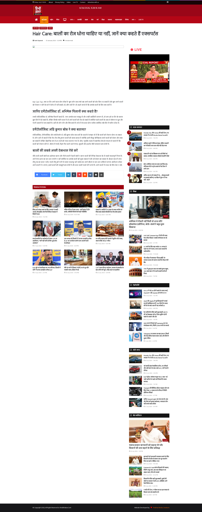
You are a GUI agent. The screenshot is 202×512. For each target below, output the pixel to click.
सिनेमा (127, 20)
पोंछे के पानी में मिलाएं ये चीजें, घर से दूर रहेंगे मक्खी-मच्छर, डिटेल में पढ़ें (76, 268)
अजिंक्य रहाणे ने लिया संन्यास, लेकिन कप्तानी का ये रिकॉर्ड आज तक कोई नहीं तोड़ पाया (156, 144)
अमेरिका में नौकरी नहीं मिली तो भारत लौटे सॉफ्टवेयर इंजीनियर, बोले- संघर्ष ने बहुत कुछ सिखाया (146, 224)
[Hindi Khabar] (38, 10)
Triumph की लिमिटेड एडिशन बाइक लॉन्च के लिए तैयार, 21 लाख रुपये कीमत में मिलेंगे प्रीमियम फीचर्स (156, 390)
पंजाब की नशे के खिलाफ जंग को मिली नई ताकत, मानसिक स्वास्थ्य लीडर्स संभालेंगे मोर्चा (156, 155)
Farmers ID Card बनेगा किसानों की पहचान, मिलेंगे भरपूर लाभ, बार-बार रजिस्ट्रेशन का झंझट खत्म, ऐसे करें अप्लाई (156, 470)
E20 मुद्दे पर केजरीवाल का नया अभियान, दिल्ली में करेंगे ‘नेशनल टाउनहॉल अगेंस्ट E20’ (46, 268)
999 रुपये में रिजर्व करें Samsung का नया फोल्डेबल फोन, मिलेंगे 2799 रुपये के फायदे (156, 324)
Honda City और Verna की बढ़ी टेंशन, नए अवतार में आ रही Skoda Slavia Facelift (156, 134)
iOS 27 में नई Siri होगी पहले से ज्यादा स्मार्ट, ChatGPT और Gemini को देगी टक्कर (156, 291)
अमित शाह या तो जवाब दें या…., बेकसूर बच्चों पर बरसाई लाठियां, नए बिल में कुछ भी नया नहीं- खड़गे (156, 177)
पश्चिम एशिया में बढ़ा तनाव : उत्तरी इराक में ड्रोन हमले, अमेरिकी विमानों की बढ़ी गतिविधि (77, 210)
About (51, 2)
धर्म (97, 20)
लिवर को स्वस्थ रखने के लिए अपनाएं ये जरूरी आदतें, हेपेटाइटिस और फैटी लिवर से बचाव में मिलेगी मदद (45, 212)
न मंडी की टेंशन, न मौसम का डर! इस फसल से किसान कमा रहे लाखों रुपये (156, 491)
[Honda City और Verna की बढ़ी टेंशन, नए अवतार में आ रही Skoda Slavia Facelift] (135, 136)
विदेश (57, 20)
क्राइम (86, 20)
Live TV (75, 2)
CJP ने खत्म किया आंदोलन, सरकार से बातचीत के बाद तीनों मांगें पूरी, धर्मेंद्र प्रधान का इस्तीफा (110, 268)
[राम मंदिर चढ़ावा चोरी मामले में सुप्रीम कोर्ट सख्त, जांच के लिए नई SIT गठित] (110, 228)
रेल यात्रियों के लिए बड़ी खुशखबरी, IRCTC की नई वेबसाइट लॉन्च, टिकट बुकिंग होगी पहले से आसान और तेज (156, 314)
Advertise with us (93, 2)
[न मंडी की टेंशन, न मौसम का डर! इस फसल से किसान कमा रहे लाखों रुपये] (135, 493)
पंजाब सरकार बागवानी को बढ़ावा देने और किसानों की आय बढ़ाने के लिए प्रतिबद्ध (146, 447)
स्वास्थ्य (110, 20)
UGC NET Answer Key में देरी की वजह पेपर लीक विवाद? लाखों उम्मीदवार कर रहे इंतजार (155, 238)
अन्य (133, 20)
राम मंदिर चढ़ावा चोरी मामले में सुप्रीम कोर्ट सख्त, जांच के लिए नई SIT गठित (109, 239)
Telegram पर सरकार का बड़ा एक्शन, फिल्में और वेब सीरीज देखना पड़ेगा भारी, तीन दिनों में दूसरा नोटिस (156, 336)
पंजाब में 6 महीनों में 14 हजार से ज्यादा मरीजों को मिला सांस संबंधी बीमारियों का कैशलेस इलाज (109, 210)
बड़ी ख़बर (44, 20)
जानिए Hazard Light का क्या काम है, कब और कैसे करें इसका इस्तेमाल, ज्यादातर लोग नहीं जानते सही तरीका (156, 401)
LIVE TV (141, 20)
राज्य (71, 20)
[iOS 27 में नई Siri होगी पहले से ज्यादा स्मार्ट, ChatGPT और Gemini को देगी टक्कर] (135, 294)
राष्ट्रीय (51, 20)
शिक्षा (103, 20)
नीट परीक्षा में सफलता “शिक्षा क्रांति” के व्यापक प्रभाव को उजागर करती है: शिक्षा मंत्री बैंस (156, 260)
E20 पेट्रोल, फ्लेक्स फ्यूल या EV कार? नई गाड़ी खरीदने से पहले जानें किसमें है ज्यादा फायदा (155, 379)
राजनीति (79, 20)
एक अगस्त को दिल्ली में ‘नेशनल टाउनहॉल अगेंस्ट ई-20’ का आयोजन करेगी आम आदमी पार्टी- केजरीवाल (78, 241)
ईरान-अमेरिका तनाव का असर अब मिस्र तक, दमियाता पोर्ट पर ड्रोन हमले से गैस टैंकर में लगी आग (156, 166)
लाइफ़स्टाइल (118, 20)
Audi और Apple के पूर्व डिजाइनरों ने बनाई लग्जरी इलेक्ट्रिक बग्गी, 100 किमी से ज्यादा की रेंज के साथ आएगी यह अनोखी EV (156, 303)
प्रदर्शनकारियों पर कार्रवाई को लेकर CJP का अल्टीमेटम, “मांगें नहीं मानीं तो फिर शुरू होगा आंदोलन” (45, 241)
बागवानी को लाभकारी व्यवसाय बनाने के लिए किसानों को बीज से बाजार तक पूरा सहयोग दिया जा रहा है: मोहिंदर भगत (156, 459)
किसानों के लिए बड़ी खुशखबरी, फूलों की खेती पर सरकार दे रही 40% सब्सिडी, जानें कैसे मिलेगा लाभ (155, 481)
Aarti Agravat (38, 40)
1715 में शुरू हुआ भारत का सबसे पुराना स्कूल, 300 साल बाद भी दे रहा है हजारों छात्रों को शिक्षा (156, 271)
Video (69, 2)
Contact (82, 2)
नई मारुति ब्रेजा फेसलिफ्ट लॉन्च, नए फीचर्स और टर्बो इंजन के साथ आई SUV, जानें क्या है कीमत (156, 368)
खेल (92, 20)
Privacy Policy (59, 2)
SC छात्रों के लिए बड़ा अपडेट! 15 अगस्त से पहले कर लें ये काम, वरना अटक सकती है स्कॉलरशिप (155, 249)
